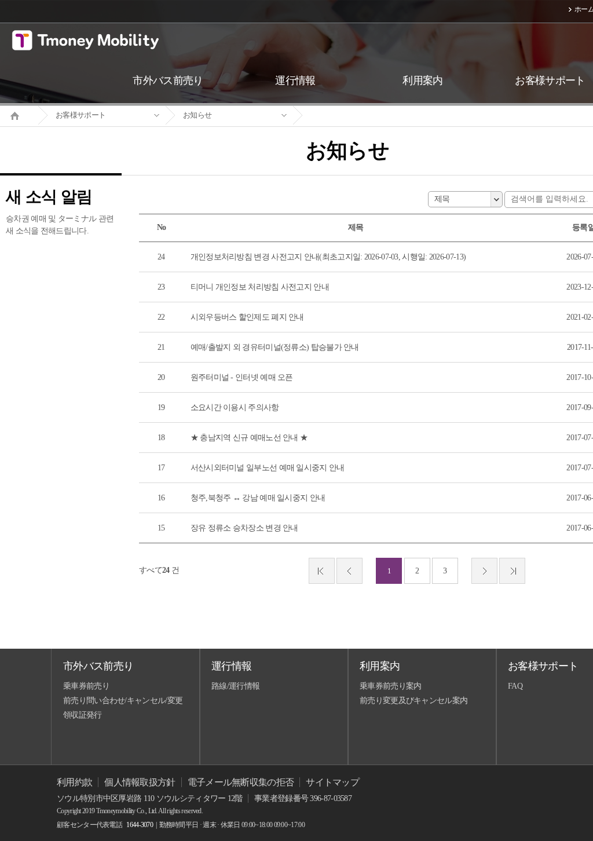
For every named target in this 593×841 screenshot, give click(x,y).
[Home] (19, 114)
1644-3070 (139, 825)
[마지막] (512, 571)
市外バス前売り (98, 666)
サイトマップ (332, 782)
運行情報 (231, 666)
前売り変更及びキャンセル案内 (413, 700)
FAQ (515, 686)
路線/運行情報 (235, 686)
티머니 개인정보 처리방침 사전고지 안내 (260, 287)
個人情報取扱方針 (139, 782)
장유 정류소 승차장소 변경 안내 (244, 528)
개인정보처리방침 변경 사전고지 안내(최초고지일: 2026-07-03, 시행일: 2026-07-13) (328, 257)
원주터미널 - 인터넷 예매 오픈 (242, 377)
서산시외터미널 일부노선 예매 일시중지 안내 (268, 467)
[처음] (322, 571)
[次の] (484, 571)
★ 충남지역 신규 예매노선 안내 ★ (249, 437)
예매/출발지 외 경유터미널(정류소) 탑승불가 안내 (275, 347)
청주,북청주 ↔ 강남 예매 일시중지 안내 (258, 497)
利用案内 (380, 666)
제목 (442, 199)
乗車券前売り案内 (390, 686)
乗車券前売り (86, 686)
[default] (356, 115)
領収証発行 (82, 715)
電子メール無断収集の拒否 (241, 782)
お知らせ (197, 115)
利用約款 (74, 782)
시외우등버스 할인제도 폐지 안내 (247, 317)
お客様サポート (80, 115)
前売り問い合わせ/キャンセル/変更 (122, 700)
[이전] (349, 571)
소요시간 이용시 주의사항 (235, 407)
